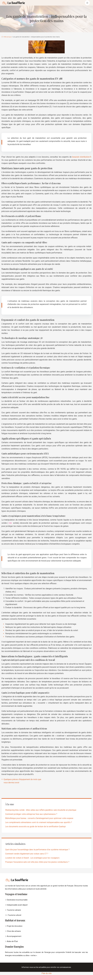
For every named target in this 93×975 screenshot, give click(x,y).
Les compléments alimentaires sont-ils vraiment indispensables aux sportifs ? (38, 822)
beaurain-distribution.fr (81, 157)
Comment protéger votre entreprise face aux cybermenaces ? (31, 814)
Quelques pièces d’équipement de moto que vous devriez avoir (22, 781)
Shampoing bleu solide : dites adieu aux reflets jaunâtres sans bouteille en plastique (40, 810)
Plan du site (47, 973)
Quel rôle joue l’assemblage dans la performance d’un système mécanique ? (37, 849)
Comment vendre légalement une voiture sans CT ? (26, 854)
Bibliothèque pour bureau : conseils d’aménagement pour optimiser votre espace (39, 818)
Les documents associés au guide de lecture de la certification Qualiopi (35, 826)
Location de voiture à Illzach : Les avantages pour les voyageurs (32, 858)
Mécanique (8, 37)
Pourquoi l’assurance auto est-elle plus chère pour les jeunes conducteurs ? (37, 862)
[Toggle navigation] (87, 3)
